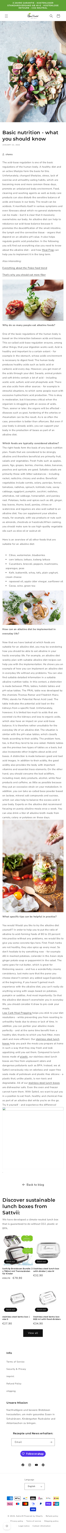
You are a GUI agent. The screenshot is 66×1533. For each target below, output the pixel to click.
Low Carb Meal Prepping (17, 1012)
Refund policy (52, 1516)
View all (33, 1333)
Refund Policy (13, 1383)
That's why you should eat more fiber (24, 274)
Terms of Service (15, 1361)
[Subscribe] (51, 1442)
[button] (6, 16)
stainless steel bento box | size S (16, 1318)
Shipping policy (51, 1521)
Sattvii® (20, 1516)
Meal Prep (48, 250)
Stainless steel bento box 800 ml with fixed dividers (47, 1318)
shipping (11, 1391)
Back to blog (35, 1185)
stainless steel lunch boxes (44, 1083)
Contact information (41, 1526)
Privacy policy (16, 1521)
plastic (24, 1056)
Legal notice (23, 1526)
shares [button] (9, 154)
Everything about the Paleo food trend (24, 268)
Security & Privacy (16, 1369)
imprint (10, 1376)
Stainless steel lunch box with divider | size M (46, 1269)
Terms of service (33, 1521)
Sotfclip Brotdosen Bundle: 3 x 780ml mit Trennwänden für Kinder (17, 1271)
